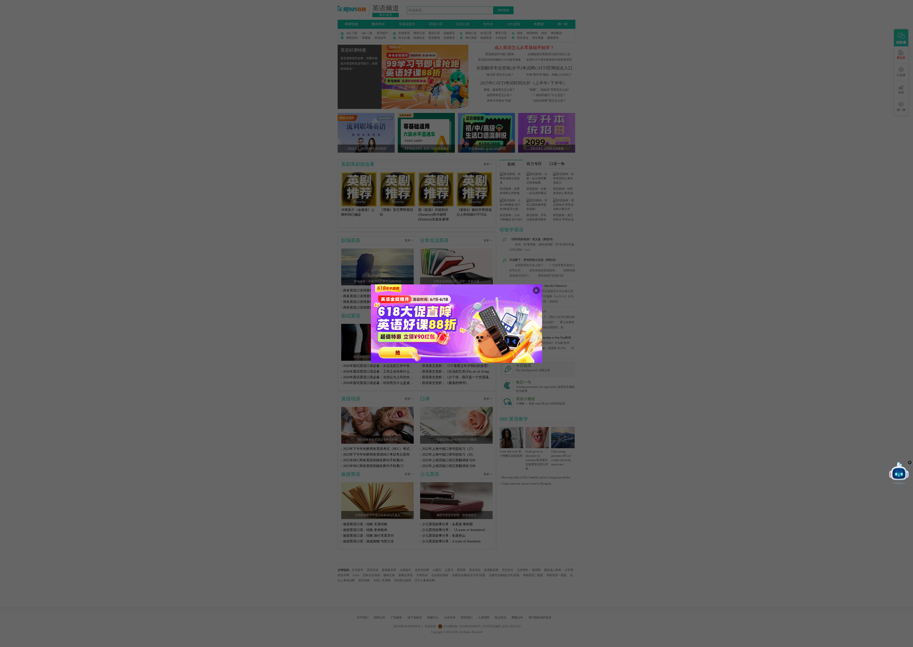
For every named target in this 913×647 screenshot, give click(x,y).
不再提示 (885, 506)
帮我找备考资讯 (859, 506)
